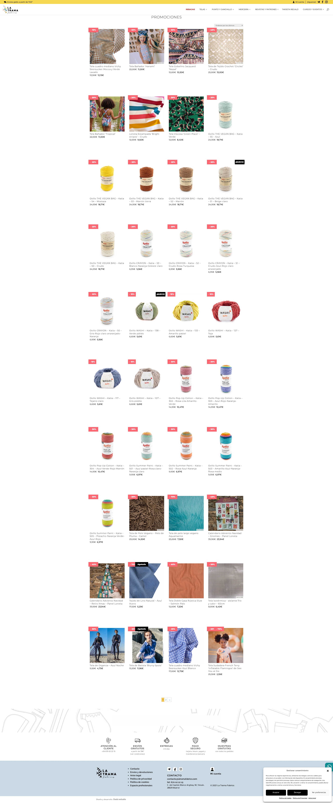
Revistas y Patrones (266, 9)
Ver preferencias (319, 793)
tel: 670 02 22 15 (175, 782)
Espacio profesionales (141, 785)
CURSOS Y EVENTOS (312, 9)
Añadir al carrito (101, 88)
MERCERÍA (243, 9)
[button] (327, 771)
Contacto (134, 769)
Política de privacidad (141, 779)
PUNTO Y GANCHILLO (222, 9)
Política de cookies (139, 782)
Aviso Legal (312, 798)
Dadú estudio (119, 799)
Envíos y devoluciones (141, 772)
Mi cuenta (300, 2)
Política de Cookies (285, 798)
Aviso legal (135, 775)
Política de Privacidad (300, 798)
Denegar (297, 793)
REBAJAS (190, 9)
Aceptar (276, 793)
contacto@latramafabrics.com (182, 779)
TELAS (202, 9)
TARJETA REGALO (290, 9)
